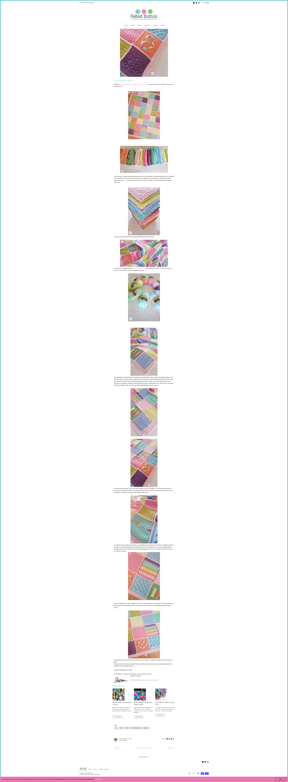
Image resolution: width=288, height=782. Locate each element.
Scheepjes (145, 728)
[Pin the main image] (171, 738)
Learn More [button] (98, 779)
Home (90, 769)
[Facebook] (194, 2)
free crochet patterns (136, 728)
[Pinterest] (196, 2)
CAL (116, 728)
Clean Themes (87, 774)
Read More (117, 717)
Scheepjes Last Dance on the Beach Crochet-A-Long (133, 84)
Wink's (125, 180)
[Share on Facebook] (167, 738)
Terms (95, 769)
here (145, 270)
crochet (127, 728)
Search (106, 769)
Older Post (116, 748)
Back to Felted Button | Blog (144, 748)
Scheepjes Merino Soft (139, 268)
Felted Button (90, 773)
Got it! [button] (280, 779)
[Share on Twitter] (169, 738)
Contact (101, 769)
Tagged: (115, 725)
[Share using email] (173, 738)
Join (85, 2)
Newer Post (171, 748)
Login (81, 2)
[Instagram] (199, 2)
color (121, 728)
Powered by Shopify (95, 774)
